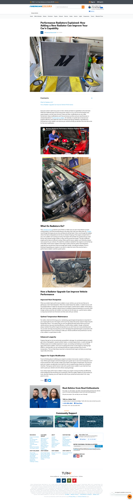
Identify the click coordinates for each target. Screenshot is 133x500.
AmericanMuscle (54, 476)
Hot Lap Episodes (33, 439)
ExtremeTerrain (74, 476)
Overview (53, 437)
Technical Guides (33, 444)
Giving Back (54, 439)
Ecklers (81, 476)
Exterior (66, 16)
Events (31, 438)
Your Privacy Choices (86, 494)
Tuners (92, 16)
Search (83, 7)
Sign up (98, 446)
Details (57, 2)
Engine (55, 16)
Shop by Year (32, 440)
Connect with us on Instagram (81, 456)
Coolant (89, 231)
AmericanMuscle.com (40, 6)
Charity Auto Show (56, 443)
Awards (53, 438)
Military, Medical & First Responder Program (44, 447)
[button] (91, 11)
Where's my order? (45, 438)
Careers (53, 442)
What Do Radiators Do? (47, 102)
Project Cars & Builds (34, 437)
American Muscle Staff (51, 32)
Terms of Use (44, 449)
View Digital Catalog (34, 448)
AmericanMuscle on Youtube (78, 456)
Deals (31, 16)
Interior (76, 16)
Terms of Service (82, 496)
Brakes (44, 16)
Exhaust (61, 16)
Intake (71, 16)
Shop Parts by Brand (34, 442)
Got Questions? (44, 442)
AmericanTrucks (64, 476)
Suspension (86, 16)
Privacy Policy (92, 448)
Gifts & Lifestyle (38, 16)
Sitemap (67, 494)
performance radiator (58, 118)
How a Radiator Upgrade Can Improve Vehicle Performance (57, 104)
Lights (80, 16)
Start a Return (44, 439)
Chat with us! (43, 444)
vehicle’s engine (47, 229)
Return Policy (43, 440)
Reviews (53, 447)
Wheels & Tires (99, 16)
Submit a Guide (55, 440)
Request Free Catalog (34, 447)
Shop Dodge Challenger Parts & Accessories (34, 458)
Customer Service (44, 443)
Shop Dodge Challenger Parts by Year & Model (34, 454)
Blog (31, 445)
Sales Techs (54, 445)
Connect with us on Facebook (74, 456)
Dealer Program (55, 444)
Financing (32, 443)
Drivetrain (50, 16)
